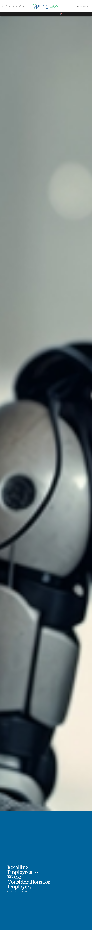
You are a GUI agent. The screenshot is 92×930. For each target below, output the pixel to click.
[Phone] (20, 6)
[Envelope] (23, 6)
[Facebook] (6, 6)
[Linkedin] (13, 6)
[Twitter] (3, 6)
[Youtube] (16, 6)
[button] (52, 14)
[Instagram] (10, 6)
